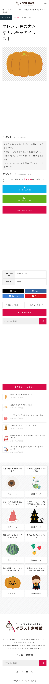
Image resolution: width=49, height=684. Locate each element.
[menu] (45, 3)
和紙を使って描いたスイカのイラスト (12, 536)
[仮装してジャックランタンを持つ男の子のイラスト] (36, 587)
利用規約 (27, 179)
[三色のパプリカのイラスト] (36, 553)
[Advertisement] (24, 108)
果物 (18, 514)
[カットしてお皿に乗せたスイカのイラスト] (12, 519)
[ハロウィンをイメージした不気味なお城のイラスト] (36, 521)
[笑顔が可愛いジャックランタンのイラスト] (12, 587)
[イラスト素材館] (24, 3)
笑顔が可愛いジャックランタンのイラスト (12, 569)
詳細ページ (12, 494)
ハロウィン (6, 17)
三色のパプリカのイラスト (36, 536)
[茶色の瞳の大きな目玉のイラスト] (12, 489)
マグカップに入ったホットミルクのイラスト (27, 415)
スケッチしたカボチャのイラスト (36, 470)
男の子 (39, 579)
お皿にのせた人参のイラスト (21, 405)
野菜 (19, 282)
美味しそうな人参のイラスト (21, 395)
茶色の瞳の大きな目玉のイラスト (12, 470)
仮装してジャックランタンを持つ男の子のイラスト (36, 570)
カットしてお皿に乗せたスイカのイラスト (12, 503)
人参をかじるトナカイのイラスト (23, 425)
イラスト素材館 (30, 681)
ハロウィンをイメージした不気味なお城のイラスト (36, 504)
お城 (37, 515)
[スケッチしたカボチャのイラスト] (36, 487)
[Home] (3, 10)
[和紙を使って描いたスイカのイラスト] (12, 553)
